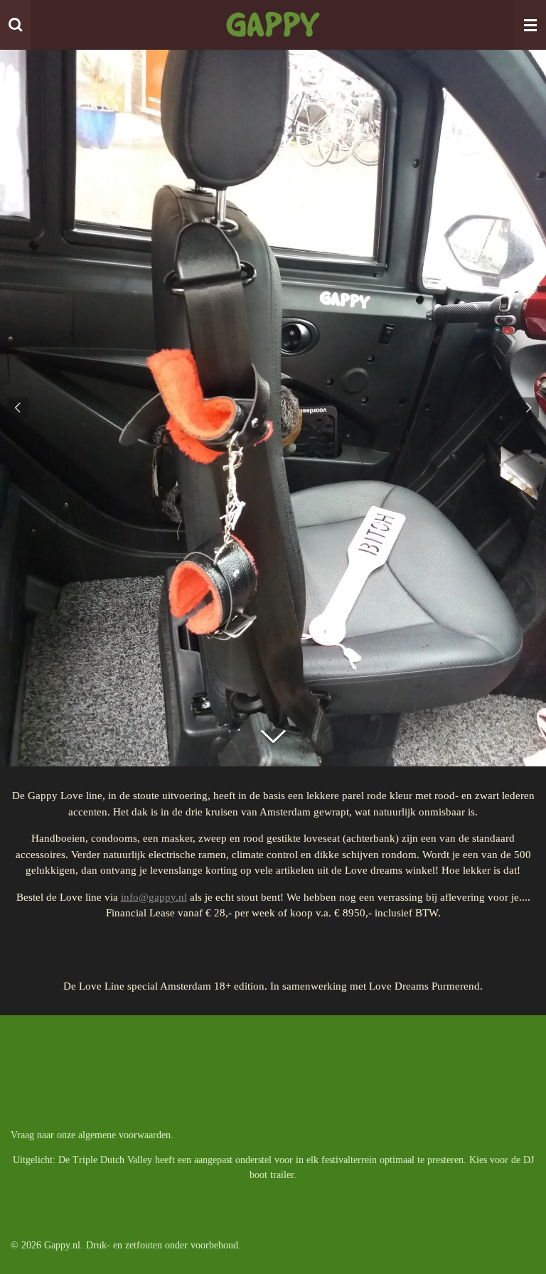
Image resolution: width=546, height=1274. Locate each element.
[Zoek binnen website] (15, 25)
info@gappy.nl (154, 897)
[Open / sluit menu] (530, 25)
